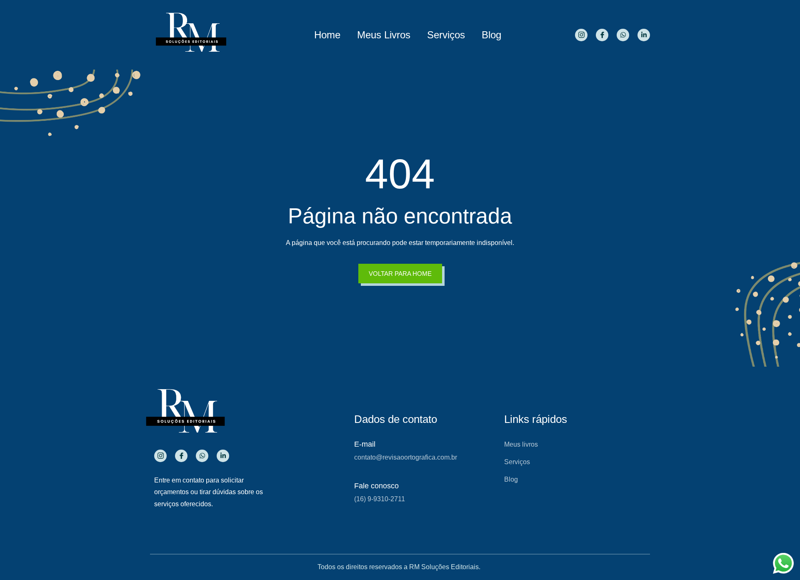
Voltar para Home (400, 273)
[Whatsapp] (623, 35)
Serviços (446, 34)
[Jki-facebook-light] (602, 35)
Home (327, 34)
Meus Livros (383, 34)
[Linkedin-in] (644, 35)
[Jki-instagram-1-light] (581, 35)
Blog (491, 34)
